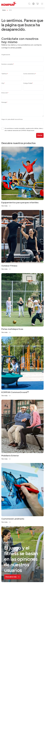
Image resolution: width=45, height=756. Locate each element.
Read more (30, 130)
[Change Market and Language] (33, 4)
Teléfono (4, 73)
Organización (5, 54)
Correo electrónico (29, 73)
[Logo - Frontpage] (8, 4)
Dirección (4, 93)
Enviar (40, 135)
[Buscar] (29, 4)
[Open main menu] (42, 3)
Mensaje (4, 102)
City (3, 83)
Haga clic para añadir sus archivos (11, 119)
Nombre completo (7, 64)
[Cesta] (38, 4)
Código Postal (28, 83)
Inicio (4, 10)
